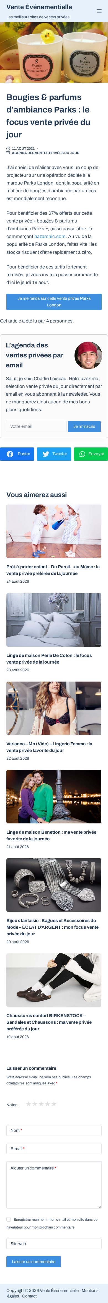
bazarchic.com (50, 236)
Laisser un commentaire (33, 1262)
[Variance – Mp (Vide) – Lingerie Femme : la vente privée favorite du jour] (53, 708)
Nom (16, 1130)
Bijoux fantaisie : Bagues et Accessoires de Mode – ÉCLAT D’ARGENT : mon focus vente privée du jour (52, 927)
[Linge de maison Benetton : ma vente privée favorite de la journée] (53, 796)
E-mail (18, 1148)
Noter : (12, 1105)
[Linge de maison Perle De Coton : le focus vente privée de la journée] (53, 620)
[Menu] (99, 11)
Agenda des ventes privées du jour (45, 153)
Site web (18, 1243)
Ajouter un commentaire (33, 1168)
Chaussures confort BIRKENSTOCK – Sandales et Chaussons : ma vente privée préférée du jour (49, 1022)
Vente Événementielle (39, 7)
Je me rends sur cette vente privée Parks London (54, 302)
